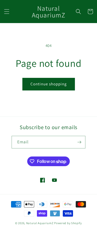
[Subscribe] (79, 142)
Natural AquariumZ (40, 223)
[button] (7, 11)
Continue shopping (48, 83)
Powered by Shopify (68, 223)
